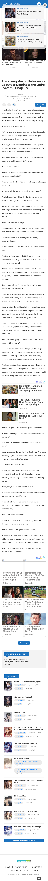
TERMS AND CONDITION (19, 870)
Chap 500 (18, 688)
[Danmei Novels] (11, 4)
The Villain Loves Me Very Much (25, 743)
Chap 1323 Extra (20, 746)
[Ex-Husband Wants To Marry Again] (8, 686)
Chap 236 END (20, 830)
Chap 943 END (20, 785)
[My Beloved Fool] (8, 800)
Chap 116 (18, 704)
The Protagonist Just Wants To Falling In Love (28, 781)
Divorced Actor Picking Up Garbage (27, 827)
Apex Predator (19, 712)
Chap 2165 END (20, 733)
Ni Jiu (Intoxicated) (21, 759)
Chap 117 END (19, 700)
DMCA (35, 870)
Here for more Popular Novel (24, 841)
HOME (7, 867)
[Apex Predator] (8, 717)
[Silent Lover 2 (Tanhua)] (8, 701)
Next (43, 105)
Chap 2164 (18, 736)
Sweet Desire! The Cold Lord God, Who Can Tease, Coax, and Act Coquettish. (28, 729)
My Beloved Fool (20, 796)
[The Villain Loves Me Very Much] (8, 748)
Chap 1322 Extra (20, 750)
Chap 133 (18, 803)
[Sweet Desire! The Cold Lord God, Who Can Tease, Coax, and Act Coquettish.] (8, 732)
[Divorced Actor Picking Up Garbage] (8, 831)
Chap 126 (18, 818)
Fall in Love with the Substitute (25, 811)
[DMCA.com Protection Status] (24, 861)
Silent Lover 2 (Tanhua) (23, 697)
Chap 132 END (19, 716)
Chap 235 (18, 833)
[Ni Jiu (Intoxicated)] (8, 763)
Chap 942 (18, 789)
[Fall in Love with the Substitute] (8, 816)
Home (20, 94)
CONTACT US (37, 867)
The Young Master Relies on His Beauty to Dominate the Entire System (21, 97)
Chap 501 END (19, 685)
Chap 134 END (19, 799)
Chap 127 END (19, 814)
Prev (38, 105)
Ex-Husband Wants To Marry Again (27, 682)
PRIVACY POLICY (21, 867)
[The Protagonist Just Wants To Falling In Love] (8, 785)
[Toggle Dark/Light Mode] (14, 104)
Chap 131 (18, 719)
